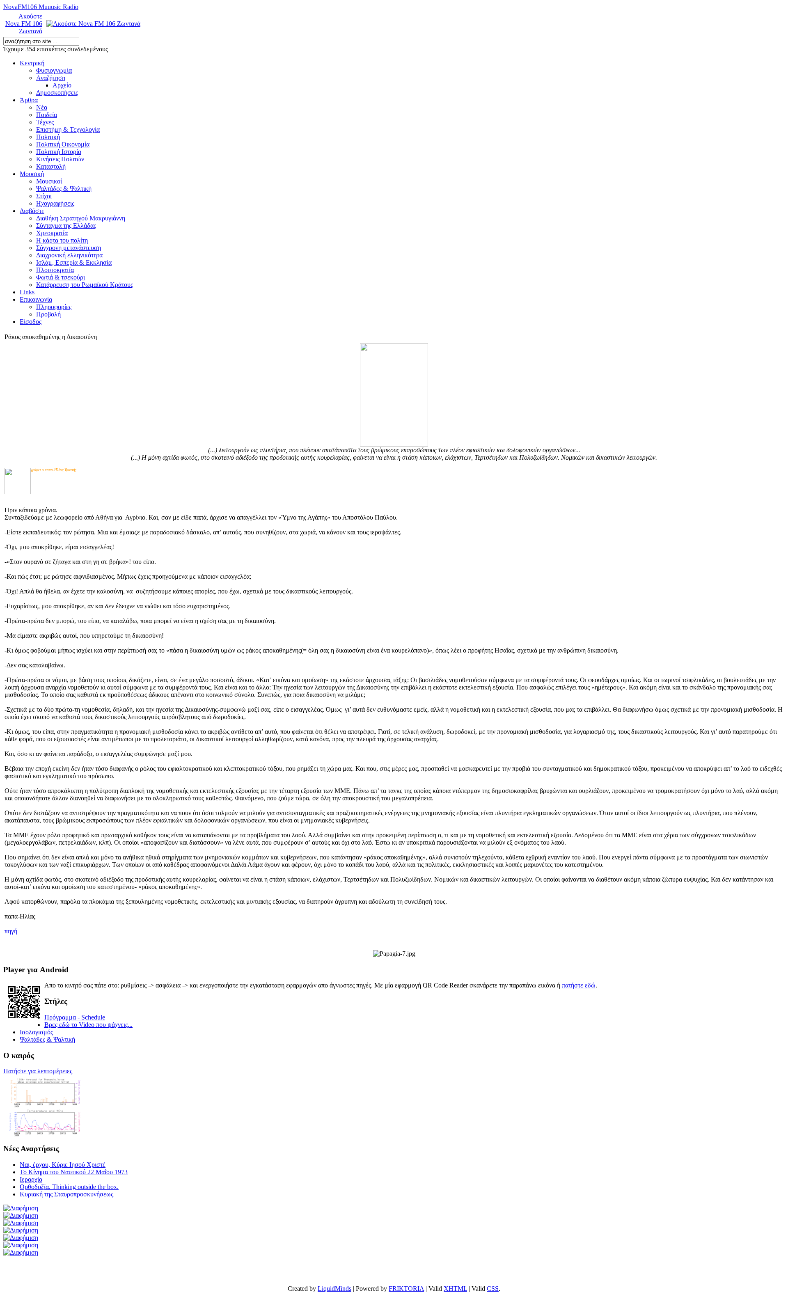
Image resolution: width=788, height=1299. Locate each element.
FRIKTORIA (406, 1288)
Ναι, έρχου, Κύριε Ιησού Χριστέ (62, 1164)
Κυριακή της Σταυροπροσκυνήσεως (66, 1194)
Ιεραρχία (31, 1179)
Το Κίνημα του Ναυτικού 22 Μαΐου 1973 (74, 1171)
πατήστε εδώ (579, 985)
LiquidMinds (334, 1288)
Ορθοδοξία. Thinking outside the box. (69, 1186)
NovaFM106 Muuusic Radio (40, 6)
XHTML (455, 1288)
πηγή (11, 931)
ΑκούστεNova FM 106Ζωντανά (23, 23)
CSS (493, 1288)
